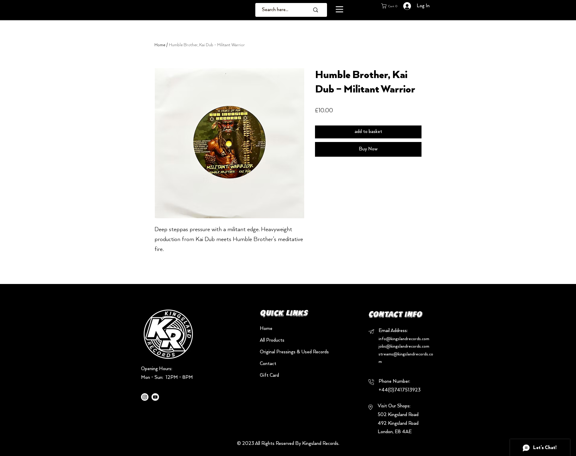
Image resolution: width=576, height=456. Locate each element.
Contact (268, 364)
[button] (339, 9)
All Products (272, 340)
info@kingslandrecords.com (404, 339)
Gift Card (269, 375)
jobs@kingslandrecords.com (404, 346)
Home (159, 45)
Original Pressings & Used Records (281, 352)
